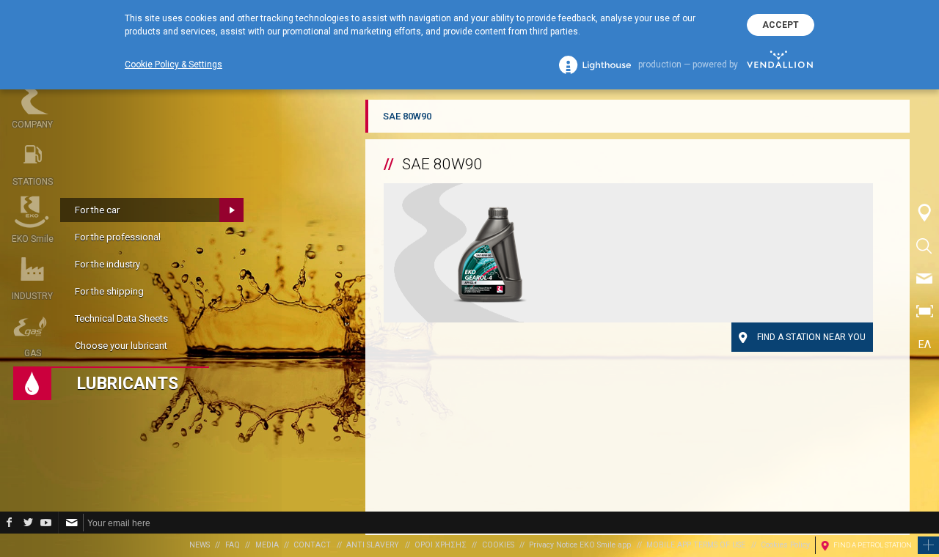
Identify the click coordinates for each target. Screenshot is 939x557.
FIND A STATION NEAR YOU (811, 337)
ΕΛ (924, 344)
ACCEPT (780, 25)
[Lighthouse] (595, 65)
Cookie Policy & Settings (173, 64)
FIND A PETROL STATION (872, 545)
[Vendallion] (779, 64)
